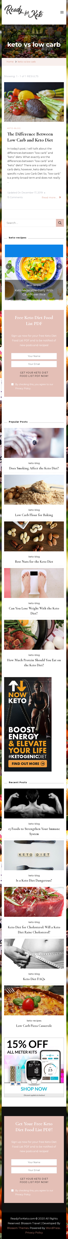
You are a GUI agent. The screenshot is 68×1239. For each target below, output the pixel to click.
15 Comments (15, 198)
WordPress (53, 1228)
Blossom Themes (18, 1228)
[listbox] (34, 272)
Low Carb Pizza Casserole (34, 1026)
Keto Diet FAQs (34, 979)
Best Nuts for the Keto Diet (34, 562)
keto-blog (14, 128)
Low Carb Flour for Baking (34, 515)
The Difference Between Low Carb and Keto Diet (30, 137)
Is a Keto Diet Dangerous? (34, 880)
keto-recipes (34, 289)
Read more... (50, 197)
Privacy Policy (34, 1232)
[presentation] (9, 266)
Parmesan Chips (34, 294)
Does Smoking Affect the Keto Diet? (34, 468)
